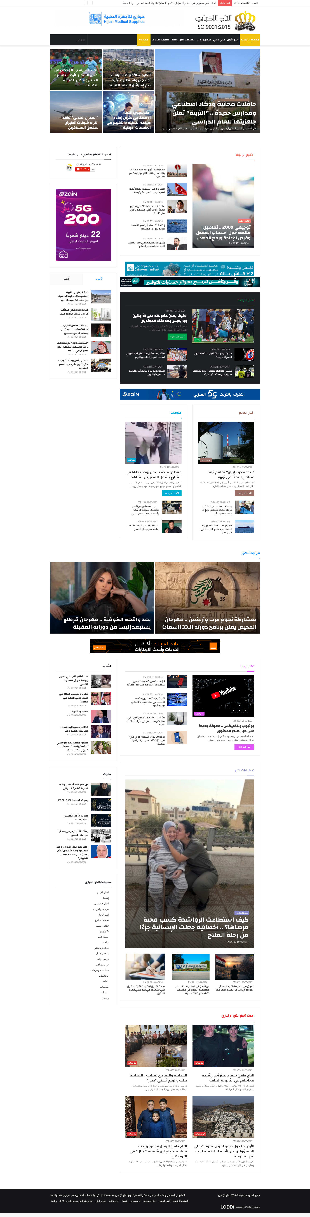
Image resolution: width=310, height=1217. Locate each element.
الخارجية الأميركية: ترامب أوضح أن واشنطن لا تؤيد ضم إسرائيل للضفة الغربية (130, 80)
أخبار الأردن (233, 40)
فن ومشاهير (102, 964)
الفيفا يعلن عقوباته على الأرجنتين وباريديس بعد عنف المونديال (160, 318)
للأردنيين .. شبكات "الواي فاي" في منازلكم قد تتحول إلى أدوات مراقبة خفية (146, 721)
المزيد (144, 40)
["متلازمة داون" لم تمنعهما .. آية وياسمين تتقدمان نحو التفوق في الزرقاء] (101, 347)
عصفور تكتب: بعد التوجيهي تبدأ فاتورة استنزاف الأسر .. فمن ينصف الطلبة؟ (72, 746)
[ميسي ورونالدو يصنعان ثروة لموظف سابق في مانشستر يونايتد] (244, 371)
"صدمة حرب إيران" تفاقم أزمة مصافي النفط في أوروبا (231, 474)
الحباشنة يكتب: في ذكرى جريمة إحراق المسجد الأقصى (73, 680)
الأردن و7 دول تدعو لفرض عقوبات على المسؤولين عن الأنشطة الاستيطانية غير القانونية (224, 1151)
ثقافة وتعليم (102, 925)
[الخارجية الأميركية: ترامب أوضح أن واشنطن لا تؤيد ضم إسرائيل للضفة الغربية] (128, 69)
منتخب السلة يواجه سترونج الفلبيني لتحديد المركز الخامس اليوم (145, 355)
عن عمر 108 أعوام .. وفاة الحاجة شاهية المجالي (73, 786)
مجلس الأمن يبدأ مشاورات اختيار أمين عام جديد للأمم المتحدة (73, 364)
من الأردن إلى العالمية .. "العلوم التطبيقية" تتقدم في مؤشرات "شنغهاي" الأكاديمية (192, 990)
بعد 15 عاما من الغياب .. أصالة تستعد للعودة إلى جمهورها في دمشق (74, 329)
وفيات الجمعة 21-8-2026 (73, 800)
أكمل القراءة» (245, 493)
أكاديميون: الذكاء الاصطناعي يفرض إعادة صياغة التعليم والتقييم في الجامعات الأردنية (129, 120)
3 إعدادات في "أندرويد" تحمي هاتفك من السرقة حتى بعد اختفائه (146, 683)
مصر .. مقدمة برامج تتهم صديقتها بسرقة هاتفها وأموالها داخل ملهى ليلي (145, 510)
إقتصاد (105, 898)
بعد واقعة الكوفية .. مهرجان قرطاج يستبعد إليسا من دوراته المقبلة (107, 623)
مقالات (105, 981)
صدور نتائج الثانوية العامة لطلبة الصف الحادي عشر (192, 3)
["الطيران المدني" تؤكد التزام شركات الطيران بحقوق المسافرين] (76, 112)
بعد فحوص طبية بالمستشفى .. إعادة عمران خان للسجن (142, 527)
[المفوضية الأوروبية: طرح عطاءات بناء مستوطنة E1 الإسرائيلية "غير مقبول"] (177, 170)
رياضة (175, 40)
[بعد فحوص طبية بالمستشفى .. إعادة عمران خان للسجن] (172, 526)
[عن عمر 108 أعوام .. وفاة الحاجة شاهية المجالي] (101, 789)
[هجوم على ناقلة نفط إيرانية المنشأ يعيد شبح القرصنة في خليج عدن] (244, 526)
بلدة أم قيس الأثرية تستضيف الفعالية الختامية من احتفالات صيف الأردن (73, 296)
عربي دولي (219, 40)
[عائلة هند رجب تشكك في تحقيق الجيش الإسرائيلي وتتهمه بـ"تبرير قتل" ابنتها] (177, 206)
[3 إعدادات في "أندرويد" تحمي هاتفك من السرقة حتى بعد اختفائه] (177, 681)
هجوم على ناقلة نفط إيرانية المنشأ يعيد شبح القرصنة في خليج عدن (216, 529)
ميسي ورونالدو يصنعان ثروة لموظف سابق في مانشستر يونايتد (212, 373)
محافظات (104, 975)
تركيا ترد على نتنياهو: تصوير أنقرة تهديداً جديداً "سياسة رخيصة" (147, 191)
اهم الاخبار (103, 914)
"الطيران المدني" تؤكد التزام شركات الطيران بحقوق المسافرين (80, 122)
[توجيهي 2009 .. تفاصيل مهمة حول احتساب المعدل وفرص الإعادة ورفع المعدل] (223, 206)
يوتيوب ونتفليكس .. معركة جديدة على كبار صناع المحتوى (226, 728)
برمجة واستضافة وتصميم (247, 1206)
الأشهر (66, 278)
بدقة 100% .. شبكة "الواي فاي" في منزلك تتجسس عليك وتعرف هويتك (146, 740)
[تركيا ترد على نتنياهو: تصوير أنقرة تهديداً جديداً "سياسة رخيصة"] (177, 189)
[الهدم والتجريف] (101, 716)
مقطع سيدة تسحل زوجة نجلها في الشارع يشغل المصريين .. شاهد (154, 474)
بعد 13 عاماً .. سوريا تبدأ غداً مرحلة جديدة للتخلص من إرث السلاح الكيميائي (217, 510)
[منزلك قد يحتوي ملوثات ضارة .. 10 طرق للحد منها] (101, 314)
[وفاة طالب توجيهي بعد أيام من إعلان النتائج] (101, 835)
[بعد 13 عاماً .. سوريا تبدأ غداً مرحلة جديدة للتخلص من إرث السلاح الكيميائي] (244, 507)
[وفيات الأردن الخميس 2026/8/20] (101, 820)
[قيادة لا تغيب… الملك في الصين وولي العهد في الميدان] (101, 698)
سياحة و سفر (102, 948)
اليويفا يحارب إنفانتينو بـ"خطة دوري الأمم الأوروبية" (213, 355)
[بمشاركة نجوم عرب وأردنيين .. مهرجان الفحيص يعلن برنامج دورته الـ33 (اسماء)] (207, 598)
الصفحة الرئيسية (250, 40)
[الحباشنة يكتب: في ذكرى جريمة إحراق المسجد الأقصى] (101, 681)
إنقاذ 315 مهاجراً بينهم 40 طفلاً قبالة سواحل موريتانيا (147, 227)
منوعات (105, 992)
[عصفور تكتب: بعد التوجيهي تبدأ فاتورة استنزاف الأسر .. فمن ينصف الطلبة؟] (101, 747)
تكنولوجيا (104, 931)
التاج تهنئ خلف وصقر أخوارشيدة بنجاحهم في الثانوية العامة (228, 1078)
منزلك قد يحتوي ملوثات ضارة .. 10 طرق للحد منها (74, 312)
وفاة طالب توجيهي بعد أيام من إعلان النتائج (72, 833)
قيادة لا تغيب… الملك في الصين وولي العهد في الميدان (73, 698)
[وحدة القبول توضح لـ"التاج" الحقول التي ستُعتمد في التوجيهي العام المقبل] (145, 967)
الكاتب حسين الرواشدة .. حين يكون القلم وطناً (74, 729)
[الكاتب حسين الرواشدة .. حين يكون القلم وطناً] (101, 731)
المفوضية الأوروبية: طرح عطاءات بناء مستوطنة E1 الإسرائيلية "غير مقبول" (147, 173)
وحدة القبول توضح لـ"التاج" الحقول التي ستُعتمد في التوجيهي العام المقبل (146, 990)
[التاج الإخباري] (227, 20)
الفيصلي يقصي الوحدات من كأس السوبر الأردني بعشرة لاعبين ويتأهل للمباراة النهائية (76, 77)
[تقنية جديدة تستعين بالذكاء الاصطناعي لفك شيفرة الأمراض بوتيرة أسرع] (177, 699)
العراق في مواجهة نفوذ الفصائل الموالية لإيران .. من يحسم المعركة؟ (235, 988)
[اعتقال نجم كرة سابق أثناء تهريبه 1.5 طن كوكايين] (177, 371)
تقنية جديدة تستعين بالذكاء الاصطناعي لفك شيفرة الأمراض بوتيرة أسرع (148, 702)
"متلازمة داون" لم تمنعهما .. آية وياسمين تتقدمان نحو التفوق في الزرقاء (72, 347)
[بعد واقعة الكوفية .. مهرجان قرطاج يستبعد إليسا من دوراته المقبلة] (102, 598)
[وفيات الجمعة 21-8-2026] (101, 804)
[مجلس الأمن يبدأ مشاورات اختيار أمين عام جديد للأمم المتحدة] (101, 365)
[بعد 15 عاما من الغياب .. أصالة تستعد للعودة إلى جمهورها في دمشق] (101, 330)
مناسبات (104, 987)
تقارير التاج (101, 1201)
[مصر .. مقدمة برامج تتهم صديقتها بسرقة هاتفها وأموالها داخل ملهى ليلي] (172, 507)
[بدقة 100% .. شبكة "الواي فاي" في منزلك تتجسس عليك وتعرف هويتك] (177, 737)
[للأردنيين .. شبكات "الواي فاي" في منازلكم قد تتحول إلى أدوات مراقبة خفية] (177, 718)
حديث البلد (103, 937)
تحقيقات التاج (187, 40)
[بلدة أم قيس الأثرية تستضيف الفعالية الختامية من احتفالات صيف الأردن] (101, 296)
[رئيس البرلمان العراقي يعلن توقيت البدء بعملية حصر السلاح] (177, 243)
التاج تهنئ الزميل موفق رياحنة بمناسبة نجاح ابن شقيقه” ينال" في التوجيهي (158, 1151)
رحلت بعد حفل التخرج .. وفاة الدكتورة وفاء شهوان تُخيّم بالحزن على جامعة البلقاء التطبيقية (72, 853)
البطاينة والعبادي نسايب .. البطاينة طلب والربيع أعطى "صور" (158, 1078)
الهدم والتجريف (79, 711)
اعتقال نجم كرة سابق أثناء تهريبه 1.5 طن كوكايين (147, 373)
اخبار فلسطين (101, 903)
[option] (155, 91)
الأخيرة (100, 278)
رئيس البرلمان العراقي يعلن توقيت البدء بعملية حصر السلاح (146, 244)
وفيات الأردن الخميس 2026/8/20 (76, 817)
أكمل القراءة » (177, 336)
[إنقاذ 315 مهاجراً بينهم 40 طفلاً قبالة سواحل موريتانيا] (177, 226)
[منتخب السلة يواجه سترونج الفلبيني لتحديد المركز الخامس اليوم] (177, 354)
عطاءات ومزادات (160, 40)
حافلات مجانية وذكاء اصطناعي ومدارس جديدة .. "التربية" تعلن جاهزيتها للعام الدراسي (214, 112)
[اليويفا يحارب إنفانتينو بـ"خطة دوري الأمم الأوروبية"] (244, 354)
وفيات (105, 998)
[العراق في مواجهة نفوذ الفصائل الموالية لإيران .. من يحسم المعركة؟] (234, 967)
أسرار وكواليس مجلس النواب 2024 (76, 1201)
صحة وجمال (102, 953)
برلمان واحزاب (203, 40)
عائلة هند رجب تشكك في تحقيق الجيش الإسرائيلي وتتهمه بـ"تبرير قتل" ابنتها (147, 210)
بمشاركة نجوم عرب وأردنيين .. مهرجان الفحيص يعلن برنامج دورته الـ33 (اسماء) (209, 623)
